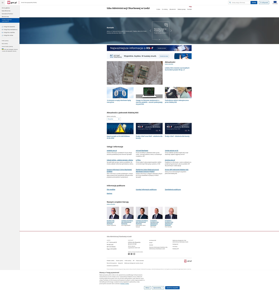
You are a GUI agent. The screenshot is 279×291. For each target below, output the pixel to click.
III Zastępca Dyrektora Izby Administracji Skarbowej (154, 223)
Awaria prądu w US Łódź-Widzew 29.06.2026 (118, 137)
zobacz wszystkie (169, 64)
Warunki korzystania (112, 263)
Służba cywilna (119, 260)
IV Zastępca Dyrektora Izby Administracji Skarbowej (169, 223)
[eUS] (149, 56)
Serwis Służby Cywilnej (7, 46)
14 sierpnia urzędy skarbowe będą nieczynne (119, 101)
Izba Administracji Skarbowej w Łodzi (128, 8)
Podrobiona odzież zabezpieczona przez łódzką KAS (177, 101)
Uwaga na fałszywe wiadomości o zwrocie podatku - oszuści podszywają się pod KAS (149, 102)
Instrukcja (175, 246)
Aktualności (173, 9)
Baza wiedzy (5, 43)
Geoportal (120, 263)
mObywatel (264, 3)
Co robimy (165, 9)
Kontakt (189, 9)
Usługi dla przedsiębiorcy (10, 29)
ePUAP (150, 242)
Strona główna (7, 8)
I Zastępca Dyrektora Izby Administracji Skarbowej (127, 222)
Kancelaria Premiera (7, 14)
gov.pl (189, 263)
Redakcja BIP (176, 248)
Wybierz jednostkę (115, 116)
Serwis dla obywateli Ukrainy (10, 50)
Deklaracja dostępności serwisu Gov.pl (133, 263)
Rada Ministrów (6, 11)
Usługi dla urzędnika (9, 32)
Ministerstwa (5, 16)
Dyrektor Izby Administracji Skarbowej (110, 222)
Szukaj (254, 2)
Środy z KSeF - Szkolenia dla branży (177, 136)
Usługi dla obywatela (9, 26)
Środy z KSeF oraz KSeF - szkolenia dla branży (149, 137)
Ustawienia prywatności (112, 265)
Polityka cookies (110, 260)
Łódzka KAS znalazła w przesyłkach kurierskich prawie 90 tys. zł (177, 69)
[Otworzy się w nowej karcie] (129, 254)
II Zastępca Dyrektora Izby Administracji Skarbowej (142, 222)
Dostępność (175, 244)
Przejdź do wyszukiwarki (160, 31)
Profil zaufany (5, 40)
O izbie (158, 9)
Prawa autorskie (140, 260)
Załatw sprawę (181, 9)
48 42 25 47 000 (132, 244)
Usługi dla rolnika (8, 35)
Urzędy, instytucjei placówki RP (7, 20)
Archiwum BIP (152, 240)
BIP (133, 260)
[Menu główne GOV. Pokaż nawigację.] (2, 2)
